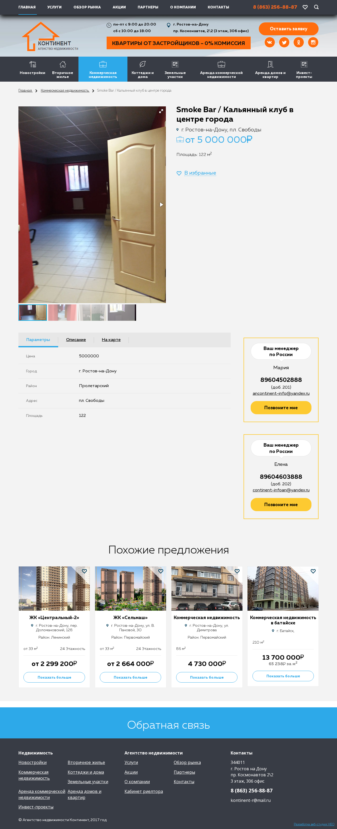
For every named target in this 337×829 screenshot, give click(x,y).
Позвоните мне (281, 408)
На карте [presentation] (111, 340)
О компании (183, 7)
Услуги (54, 7)
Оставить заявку (289, 29)
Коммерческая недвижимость (103, 75)
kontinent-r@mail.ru (251, 800)
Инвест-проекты (304, 75)
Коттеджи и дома (143, 75)
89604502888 (281, 380)
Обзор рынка (87, 7)
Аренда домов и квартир (270, 75)
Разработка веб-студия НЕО (314, 824)
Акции (119, 7)
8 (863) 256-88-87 (251, 790)
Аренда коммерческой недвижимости (221, 75)
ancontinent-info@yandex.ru (281, 394)
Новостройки (32, 73)
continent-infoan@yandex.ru (281, 490)
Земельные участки (175, 75)
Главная (25, 90)
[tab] (38, 340)
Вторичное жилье (62, 75)
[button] (161, 111)
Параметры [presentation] (38, 340)
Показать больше (54, 677)
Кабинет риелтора (144, 791)
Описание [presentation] (76, 340)
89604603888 (281, 477)
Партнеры (148, 7)
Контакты (218, 7)
